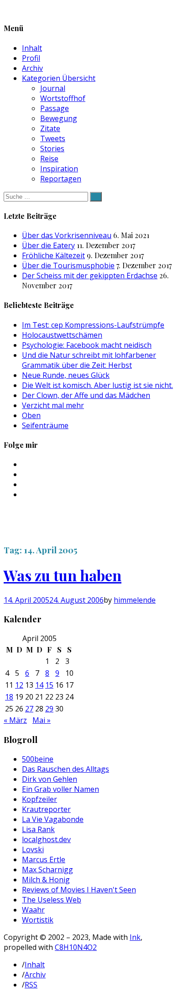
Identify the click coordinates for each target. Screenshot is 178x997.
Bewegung (58, 118)
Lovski (33, 849)
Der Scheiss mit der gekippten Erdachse (89, 275)
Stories (52, 148)
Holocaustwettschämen (62, 335)
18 (9, 697)
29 (49, 709)
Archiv (32, 68)
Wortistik (37, 920)
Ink (135, 937)
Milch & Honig (46, 880)
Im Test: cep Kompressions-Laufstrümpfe (93, 325)
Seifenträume (45, 425)
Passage (54, 108)
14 (39, 685)
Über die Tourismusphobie (68, 265)
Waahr (33, 910)
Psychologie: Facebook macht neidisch (87, 345)
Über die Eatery (48, 245)
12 (19, 685)
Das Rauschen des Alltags (65, 769)
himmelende (135, 600)
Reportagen (60, 179)
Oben (31, 415)
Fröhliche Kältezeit (53, 255)
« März (15, 720)
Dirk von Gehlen (49, 779)
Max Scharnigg (47, 869)
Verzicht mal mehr (53, 405)
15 (49, 685)
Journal (52, 88)
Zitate (50, 128)
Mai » (41, 720)
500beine (37, 759)
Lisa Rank (38, 829)
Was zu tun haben (62, 575)
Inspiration (59, 169)
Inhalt (32, 48)
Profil (31, 58)
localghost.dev (46, 839)
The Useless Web (51, 900)
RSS (31, 985)
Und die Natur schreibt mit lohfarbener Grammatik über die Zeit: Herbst (89, 360)
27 (29, 709)
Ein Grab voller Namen (60, 789)
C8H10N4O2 (76, 947)
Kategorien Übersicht (58, 78)
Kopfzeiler (39, 799)
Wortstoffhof (62, 98)
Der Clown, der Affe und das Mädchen (86, 395)
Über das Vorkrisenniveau (66, 235)
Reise (49, 159)
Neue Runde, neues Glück (66, 375)
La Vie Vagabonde (53, 819)
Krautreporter (46, 809)
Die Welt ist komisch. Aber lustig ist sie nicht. (97, 385)
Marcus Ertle (43, 859)
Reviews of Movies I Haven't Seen (79, 890)
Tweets (52, 138)
